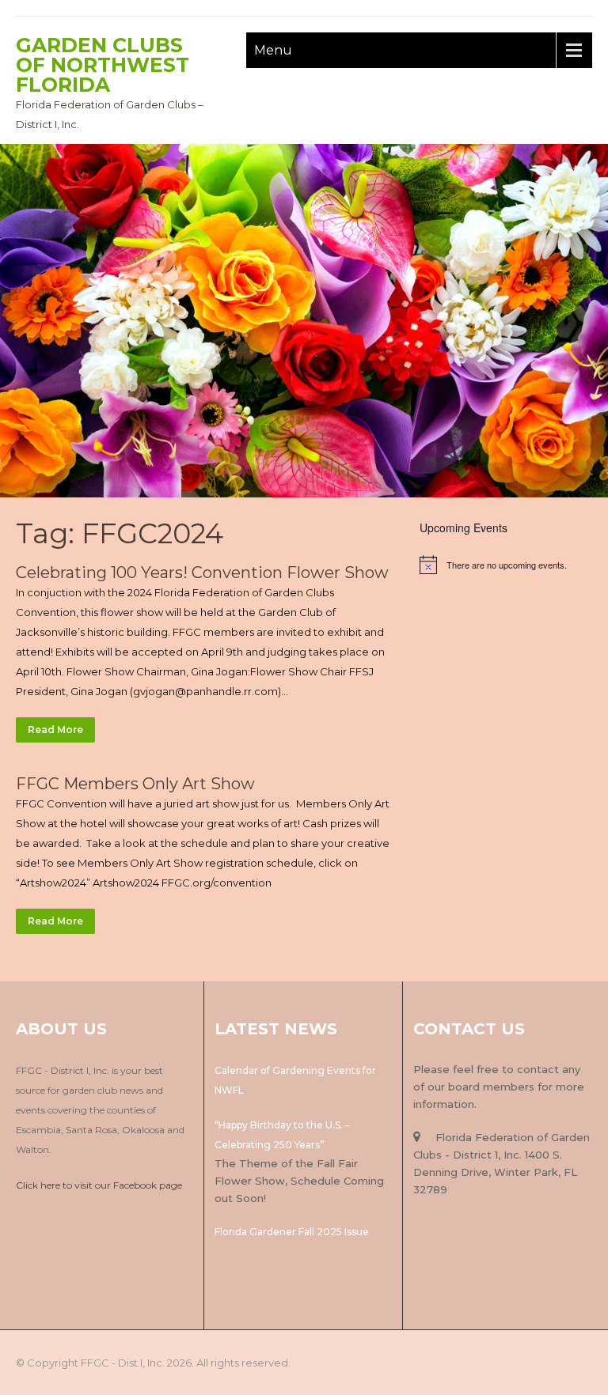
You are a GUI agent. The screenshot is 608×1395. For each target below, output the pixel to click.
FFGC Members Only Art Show (135, 783)
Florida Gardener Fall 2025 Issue (292, 1232)
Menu (273, 50)
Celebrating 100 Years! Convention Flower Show (202, 572)
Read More (55, 729)
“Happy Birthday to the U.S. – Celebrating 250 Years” (282, 1135)
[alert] (506, 564)
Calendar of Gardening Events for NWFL (295, 1080)
